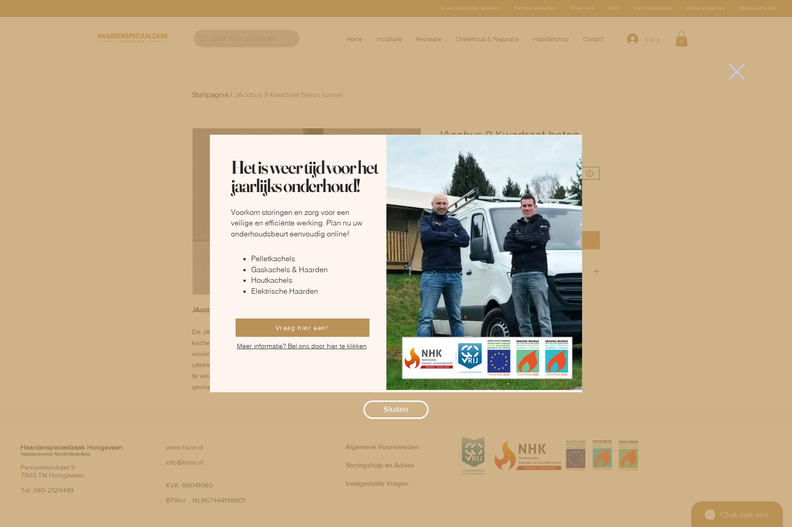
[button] (737, 71)
